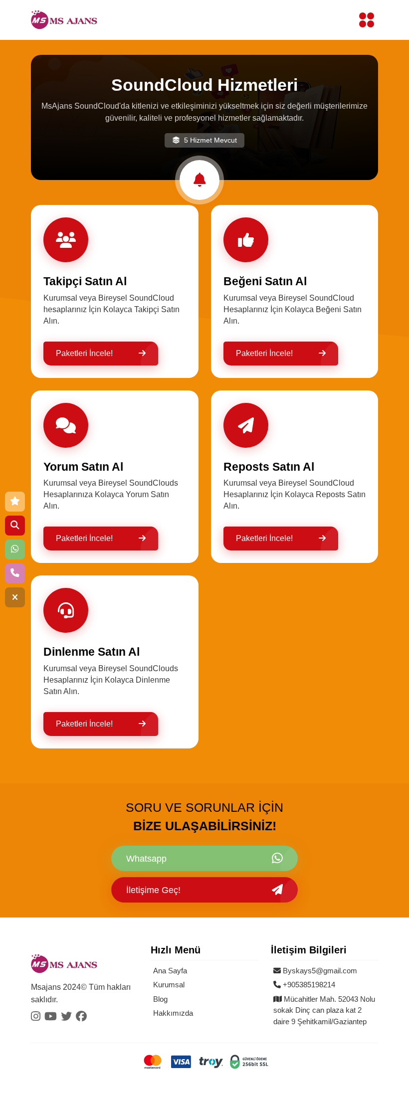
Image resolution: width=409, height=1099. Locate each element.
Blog (160, 999)
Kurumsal (169, 984)
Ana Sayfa (170, 970)
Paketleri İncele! (84, 353)
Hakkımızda (173, 1013)
